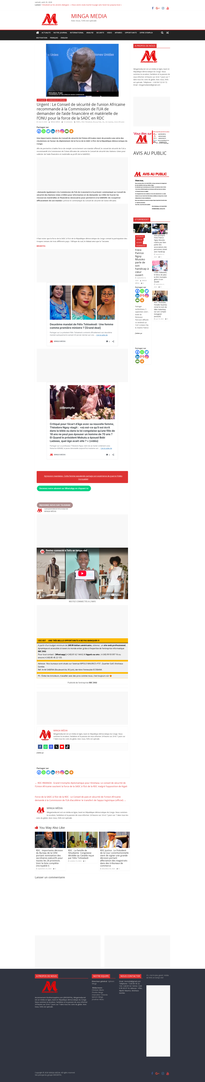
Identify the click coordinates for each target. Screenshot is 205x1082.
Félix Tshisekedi (87, 122)
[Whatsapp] (44, 131)
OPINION (139, 240)
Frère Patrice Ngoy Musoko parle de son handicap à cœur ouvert (142, 262)
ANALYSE (89, 32)
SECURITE (100, 32)
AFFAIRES (118, 32)
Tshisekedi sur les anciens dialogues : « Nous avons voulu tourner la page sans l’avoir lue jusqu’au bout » (82, 5)
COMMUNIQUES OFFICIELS (56, 100)
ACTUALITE (46, 32)
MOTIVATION (41, 38)
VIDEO (109, 32)
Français (54, 38)
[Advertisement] (82, 174)
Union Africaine (119, 122)
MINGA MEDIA (89, 16)
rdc (103, 122)
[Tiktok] (67, 747)
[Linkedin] (53, 131)
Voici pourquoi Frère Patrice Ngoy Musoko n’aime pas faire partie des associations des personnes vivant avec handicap (160, 243)
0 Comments (67, 122)
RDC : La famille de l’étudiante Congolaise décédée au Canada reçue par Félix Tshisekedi (81, 854)
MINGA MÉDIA (55, 122)
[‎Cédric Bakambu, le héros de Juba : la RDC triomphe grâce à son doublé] (160, 262)
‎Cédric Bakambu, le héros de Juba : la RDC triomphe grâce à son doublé (160, 277)
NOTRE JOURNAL (60, 32)
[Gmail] (57, 131)
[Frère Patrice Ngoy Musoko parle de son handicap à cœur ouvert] (142, 225)
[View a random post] (167, 32)
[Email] (67, 131)
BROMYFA (41, 246)
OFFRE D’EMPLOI (146, 32)
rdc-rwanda (109, 122)
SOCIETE (139, 243)
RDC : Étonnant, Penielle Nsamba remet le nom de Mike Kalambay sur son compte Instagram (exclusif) (160, 309)
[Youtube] (62, 747)
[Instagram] (62, 131)
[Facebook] (39, 131)
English (64, 38)
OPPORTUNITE (131, 32)
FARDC (78, 122)
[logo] (52, 981)
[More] (71, 131)
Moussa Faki (97, 122)
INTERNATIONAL (77, 32)
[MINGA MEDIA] (37, 32)
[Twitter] (48, 131)
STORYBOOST (141, 246)
